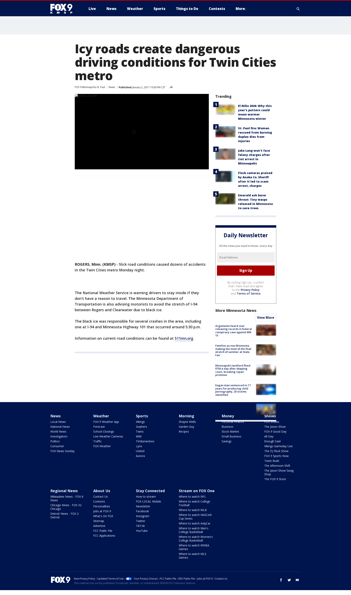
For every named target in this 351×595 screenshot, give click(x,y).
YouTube (142, 531)
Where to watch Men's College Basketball (193, 530)
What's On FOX (103, 516)
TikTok (140, 526)
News (112, 87)
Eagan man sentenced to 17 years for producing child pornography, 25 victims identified (233, 390)
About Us (101, 490)
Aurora (140, 456)
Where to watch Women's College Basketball (196, 538)
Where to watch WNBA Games (194, 547)
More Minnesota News (235, 310)
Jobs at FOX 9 (102, 511)
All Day (268, 436)
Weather (101, 415)
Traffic (97, 441)
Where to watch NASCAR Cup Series (195, 516)
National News (60, 427)
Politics (55, 441)
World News (58, 431)
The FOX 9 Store (275, 479)
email (297, 580)
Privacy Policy (250, 290)
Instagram (142, 516)
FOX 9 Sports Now (276, 456)
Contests (99, 501)
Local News (58, 422)
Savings (227, 441)
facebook (281, 580)
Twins (140, 431)
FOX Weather (102, 446)
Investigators (58, 436)
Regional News (64, 490)
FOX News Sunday (62, 451)
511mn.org (184, 338)
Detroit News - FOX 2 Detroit (64, 515)
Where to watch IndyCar (194, 523)
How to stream (146, 496)
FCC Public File (102, 531)
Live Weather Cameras (108, 436)
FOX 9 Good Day (275, 431)
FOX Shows (271, 422)
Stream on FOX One (196, 490)
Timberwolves (145, 441)
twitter (289, 580)
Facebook (142, 511)
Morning (186, 415)
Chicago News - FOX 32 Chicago (65, 507)
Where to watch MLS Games (192, 555)
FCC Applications (104, 535)
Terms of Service (248, 293)
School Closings (103, 431)
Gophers (141, 427)
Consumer (57, 446)
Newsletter (143, 506)
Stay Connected (150, 490)
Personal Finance (233, 422)
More (240, 8)
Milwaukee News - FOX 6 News (66, 498)
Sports (142, 415)
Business (227, 427)
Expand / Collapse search (298, 9)
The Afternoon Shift (277, 466)
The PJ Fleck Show (276, 451)
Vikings (140, 422)
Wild (138, 436)
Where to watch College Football (194, 503)
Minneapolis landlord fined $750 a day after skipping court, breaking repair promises (232, 370)
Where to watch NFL (192, 496)
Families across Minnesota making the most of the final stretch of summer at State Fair (233, 350)
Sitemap (98, 521)
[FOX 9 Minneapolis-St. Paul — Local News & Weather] (63, 9)
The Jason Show (275, 427)
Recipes (184, 431)
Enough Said (272, 441)
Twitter (140, 521)
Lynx (139, 446)
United (140, 451)
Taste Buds (271, 461)
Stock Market (230, 431)
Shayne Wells (187, 422)
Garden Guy (186, 427)
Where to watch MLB (193, 510)
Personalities (101, 506)
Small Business (231, 436)
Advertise (99, 526)
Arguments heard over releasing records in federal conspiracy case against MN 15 (233, 330)
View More (265, 317)
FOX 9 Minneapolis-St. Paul (90, 87)
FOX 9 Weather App (106, 422)
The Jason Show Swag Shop (279, 472)
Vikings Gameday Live (278, 446)
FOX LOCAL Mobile (148, 501)
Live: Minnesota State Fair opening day (232, 406)
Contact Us (100, 496)
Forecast (99, 427)
